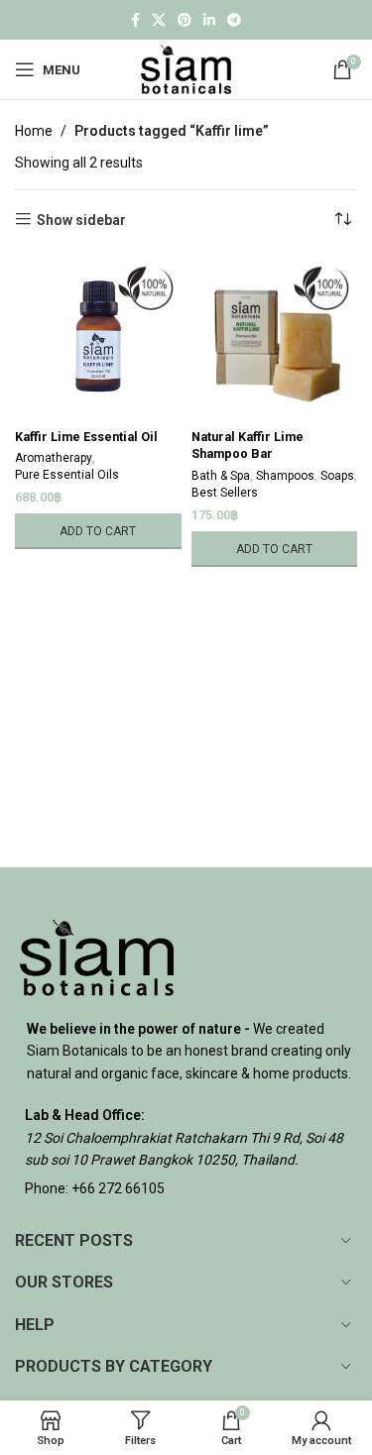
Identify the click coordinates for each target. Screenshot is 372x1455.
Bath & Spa (220, 476)
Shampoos (285, 476)
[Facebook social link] (135, 20)
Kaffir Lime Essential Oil (86, 436)
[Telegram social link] (234, 20)
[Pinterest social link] (184, 20)
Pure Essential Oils (67, 475)
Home (34, 131)
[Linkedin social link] (209, 20)
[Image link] (97, 956)
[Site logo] (186, 68)
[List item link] (186, 1188)
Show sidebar (81, 220)
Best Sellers (224, 493)
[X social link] (159, 20)
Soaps (337, 476)
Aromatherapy (53, 458)
